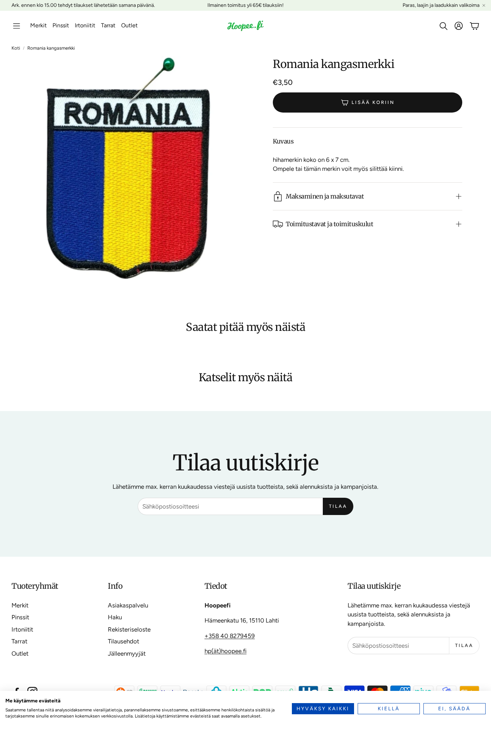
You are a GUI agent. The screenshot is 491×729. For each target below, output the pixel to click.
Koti (16, 48)
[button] (17, 25)
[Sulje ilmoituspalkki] (483, 5)
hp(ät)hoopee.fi (226, 651)
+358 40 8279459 (230, 635)
